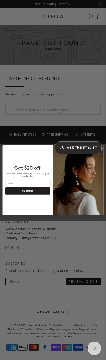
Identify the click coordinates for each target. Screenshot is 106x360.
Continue (28, 191)
